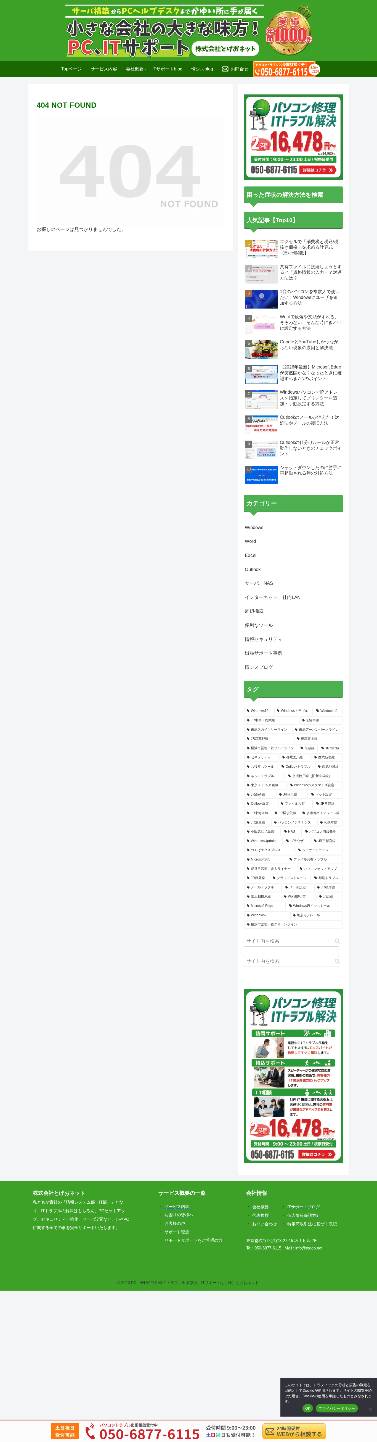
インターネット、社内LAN (273, 597)
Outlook (253, 569)
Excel (250, 555)
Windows (254, 527)
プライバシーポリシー (336, 1408)
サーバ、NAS (259, 583)
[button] (337, 941)
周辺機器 (254, 611)
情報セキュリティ (263, 639)
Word (250, 541)
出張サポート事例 (263, 653)
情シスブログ (259, 667)
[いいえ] (370, 1409)
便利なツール (259, 625)
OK (307, 1408)
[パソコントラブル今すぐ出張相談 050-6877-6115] (286, 69)
